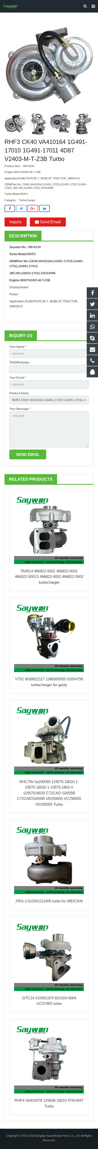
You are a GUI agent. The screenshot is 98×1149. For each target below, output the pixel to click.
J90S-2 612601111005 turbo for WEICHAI (49, 901)
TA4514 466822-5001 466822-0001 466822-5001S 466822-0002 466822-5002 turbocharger (49, 576)
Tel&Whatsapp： (20, 362)
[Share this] (10, 208)
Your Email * (17, 377)
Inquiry (16, 222)
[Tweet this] (21, 208)
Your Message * (20, 409)
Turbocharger (27, 200)
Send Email (50, 222)
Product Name (19, 393)
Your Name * (18, 347)
